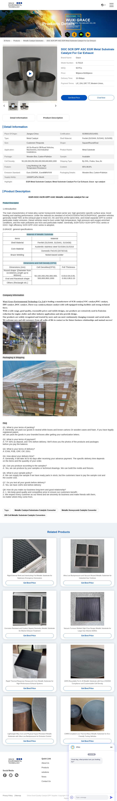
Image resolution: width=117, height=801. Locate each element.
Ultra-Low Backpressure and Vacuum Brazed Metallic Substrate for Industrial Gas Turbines (87, 577)
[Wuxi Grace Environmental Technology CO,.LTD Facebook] (5, 775)
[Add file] (71, 797)
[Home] (15, 764)
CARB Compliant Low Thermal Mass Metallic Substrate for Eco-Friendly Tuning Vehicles (87, 735)
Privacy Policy (8, 795)
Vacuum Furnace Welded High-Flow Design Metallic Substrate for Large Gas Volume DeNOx (87, 629)
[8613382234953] (11, 775)
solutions (45, 772)
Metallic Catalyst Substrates (33, 41)
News (44, 777)
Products (16, 41)
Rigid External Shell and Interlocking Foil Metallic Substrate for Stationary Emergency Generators (29, 577)
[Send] (111, 797)
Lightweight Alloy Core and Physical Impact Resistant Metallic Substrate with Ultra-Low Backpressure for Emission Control (30, 735)
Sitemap (18, 795)
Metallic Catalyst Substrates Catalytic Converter (35, 510)
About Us (45, 763)
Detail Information (19, 118)
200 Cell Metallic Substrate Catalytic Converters (24, 515)
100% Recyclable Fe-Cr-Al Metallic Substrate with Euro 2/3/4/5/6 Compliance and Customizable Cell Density (87, 682)
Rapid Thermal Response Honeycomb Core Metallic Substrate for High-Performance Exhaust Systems (29, 682)
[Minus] (111, 747)
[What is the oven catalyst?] (30, 74)
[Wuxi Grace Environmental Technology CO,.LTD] (15, 5)
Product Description (53, 118)
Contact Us (46, 781)
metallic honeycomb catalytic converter (79, 510)
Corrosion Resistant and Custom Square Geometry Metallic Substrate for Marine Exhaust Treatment (29, 629)
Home (8, 41)
